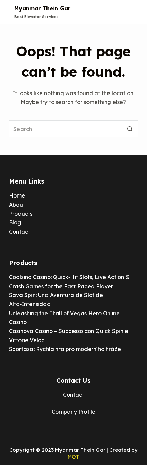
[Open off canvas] (135, 12)
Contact (19, 231)
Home (17, 195)
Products (20, 213)
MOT (73, 456)
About (17, 204)
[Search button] (129, 128)
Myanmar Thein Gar (42, 8)
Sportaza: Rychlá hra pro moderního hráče (65, 349)
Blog (15, 222)
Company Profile (73, 411)
